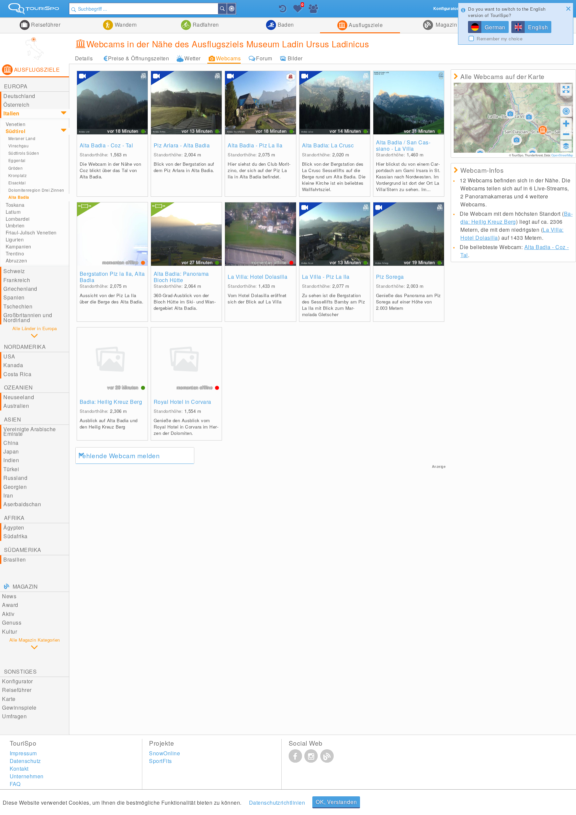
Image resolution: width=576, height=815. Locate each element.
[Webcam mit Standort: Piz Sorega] (408, 234)
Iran (8, 495)
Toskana (15, 204)
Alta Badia (18, 197)
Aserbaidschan (22, 504)
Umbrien (15, 225)
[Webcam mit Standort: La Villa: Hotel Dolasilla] (260, 234)
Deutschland (19, 96)
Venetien (15, 124)
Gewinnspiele (19, 707)
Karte (8, 699)
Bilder (295, 58)
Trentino (15, 253)
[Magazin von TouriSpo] (327, 756)
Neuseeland (18, 397)
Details (84, 58)
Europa (16, 86)
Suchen (226, 8)
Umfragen (14, 716)
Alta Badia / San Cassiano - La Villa (403, 145)
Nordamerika (25, 346)
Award (10, 605)
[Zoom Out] (566, 134)
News (9, 596)
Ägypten (13, 527)
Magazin (445, 24)
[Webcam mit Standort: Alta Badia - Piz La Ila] (260, 102)
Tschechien (17, 306)
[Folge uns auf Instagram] (311, 756)
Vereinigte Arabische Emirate (29, 431)
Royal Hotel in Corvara (182, 401)
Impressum (23, 753)
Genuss (11, 622)
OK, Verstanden (336, 802)
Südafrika (15, 536)
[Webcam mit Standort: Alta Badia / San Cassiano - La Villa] (408, 102)
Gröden (15, 168)
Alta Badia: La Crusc (328, 145)
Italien (11, 113)
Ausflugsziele (365, 25)
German (495, 27)
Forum (264, 58)
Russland (15, 478)
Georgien (15, 487)
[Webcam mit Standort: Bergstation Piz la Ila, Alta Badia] (112, 234)
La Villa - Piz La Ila (326, 276)
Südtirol (15, 131)
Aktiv (8, 614)
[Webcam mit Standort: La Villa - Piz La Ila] (334, 234)
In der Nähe (235, 8)
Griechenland (20, 288)
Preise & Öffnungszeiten (138, 58)
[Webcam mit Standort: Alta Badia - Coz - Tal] (112, 102)
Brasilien (14, 559)
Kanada (13, 365)
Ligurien (15, 239)
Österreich (16, 104)
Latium (13, 211)
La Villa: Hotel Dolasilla (257, 276)
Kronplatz (17, 175)
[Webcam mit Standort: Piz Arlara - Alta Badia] (186, 102)
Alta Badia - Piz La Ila (255, 145)
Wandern (125, 24)
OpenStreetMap (562, 155)
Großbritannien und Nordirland (27, 317)
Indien (11, 460)
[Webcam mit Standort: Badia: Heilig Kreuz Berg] (112, 359)
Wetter (192, 58)
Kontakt (19, 768)
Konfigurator (17, 681)
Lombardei (18, 218)
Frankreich (16, 280)
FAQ (15, 784)
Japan (11, 451)
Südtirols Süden (23, 153)
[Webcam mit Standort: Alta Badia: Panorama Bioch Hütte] (186, 234)
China (10, 443)
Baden (285, 24)
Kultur (9, 631)
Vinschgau (18, 145)
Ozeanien (18, 387)
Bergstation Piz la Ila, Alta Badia (112, 276)
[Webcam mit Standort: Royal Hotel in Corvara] (186, 359)
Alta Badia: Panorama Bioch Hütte (181, 276)
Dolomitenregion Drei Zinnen (36, 190)
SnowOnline (164, 753)
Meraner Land (21, 138)
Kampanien (18, 246)
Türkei (11, 469)
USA (9, 356)
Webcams (228, 58)
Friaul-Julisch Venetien (31, 232)
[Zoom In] (566, 123)
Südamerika (22, 550)
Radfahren (205, 24)
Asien (12, 419)
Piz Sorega (390, 276)
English (538, 27)
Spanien (13, 297)
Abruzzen (16, 260)
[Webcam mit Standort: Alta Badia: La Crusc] (334, 102)
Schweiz (14, 271)
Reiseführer (45, 24)
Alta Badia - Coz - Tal (106, 145)
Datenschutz (25, 761)
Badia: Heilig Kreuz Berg (111, 401)
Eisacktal (17, 182)
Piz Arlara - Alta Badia (182, 145)
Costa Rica (17, 374)
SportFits (160, 761)
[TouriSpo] (34, 10)
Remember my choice (499, 39)
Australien (16, 406)
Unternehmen (27, 776)
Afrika (14, 518)
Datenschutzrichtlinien (277, 802)
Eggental (17, 160)
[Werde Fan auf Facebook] (295, 756)
